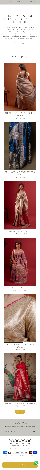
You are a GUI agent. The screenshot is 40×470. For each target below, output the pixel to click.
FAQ (9, 446)
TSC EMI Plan (16, 446)
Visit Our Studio (27, 446)
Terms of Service (25, 449)
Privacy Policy (14, 449)
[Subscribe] (33, 431)
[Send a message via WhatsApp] (36, 463)
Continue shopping (20, 43)
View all (20, 411)
